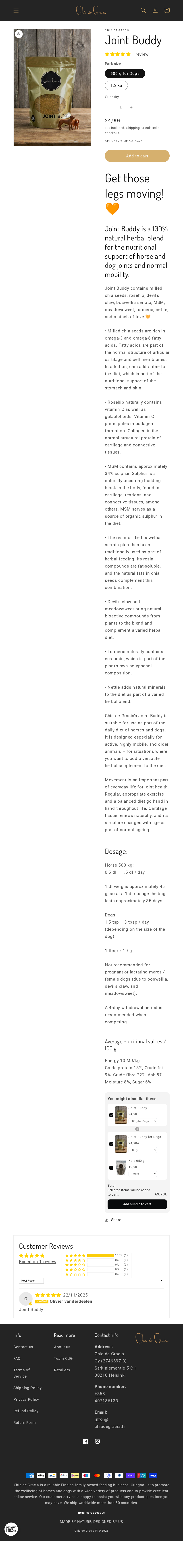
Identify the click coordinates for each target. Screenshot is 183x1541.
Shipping (133, 128)
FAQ (17, 1358)
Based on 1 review (37, 1261)
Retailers (62, 1370)
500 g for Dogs (125, 73)
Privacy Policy (26, 1399)
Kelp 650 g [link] (137, 1160)
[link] (121, 1115)
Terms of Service (21, 1373)
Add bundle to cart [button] (137, 1204)
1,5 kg (116, 85)
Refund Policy (25, 1411)
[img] (48, 1295)
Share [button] (116, 1219)
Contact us (23, 1347)
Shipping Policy (27, 1388)
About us (62, 1347)
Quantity (112, 97)
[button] (16, 10)
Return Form (24, 1422)
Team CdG (63, 1358)
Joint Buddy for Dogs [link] (145, 1137)
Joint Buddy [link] (138, 1108)
